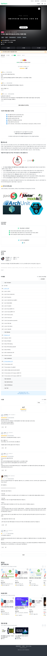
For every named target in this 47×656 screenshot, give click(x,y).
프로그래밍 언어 (14, 32)
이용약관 (23, 646)
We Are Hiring (28, 646)
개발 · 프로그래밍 (7, 32)
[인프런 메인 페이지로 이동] (4, 3)
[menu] (45, 4)
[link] (23, 288)
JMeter (16, 174)
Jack (5, 432)
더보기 (2, 79)
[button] (23, 18)
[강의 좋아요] (13, 569)
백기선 (3, 44)
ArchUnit (9, 177)
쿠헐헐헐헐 (5, 475)
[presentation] (23, 27)
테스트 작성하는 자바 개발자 (10, 167)
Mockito (8, 170)
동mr (5, 530)
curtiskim (6, 414)
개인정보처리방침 (18, 646)
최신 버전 (29, 167)
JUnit (26, 167)
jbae (5, 453)
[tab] (3, 55)
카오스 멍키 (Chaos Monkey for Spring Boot (12, 176)
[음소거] (39, 9)
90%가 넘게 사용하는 (20, 167)
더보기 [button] (2, 270)
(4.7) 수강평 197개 (5, 40)
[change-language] (42, 4)
